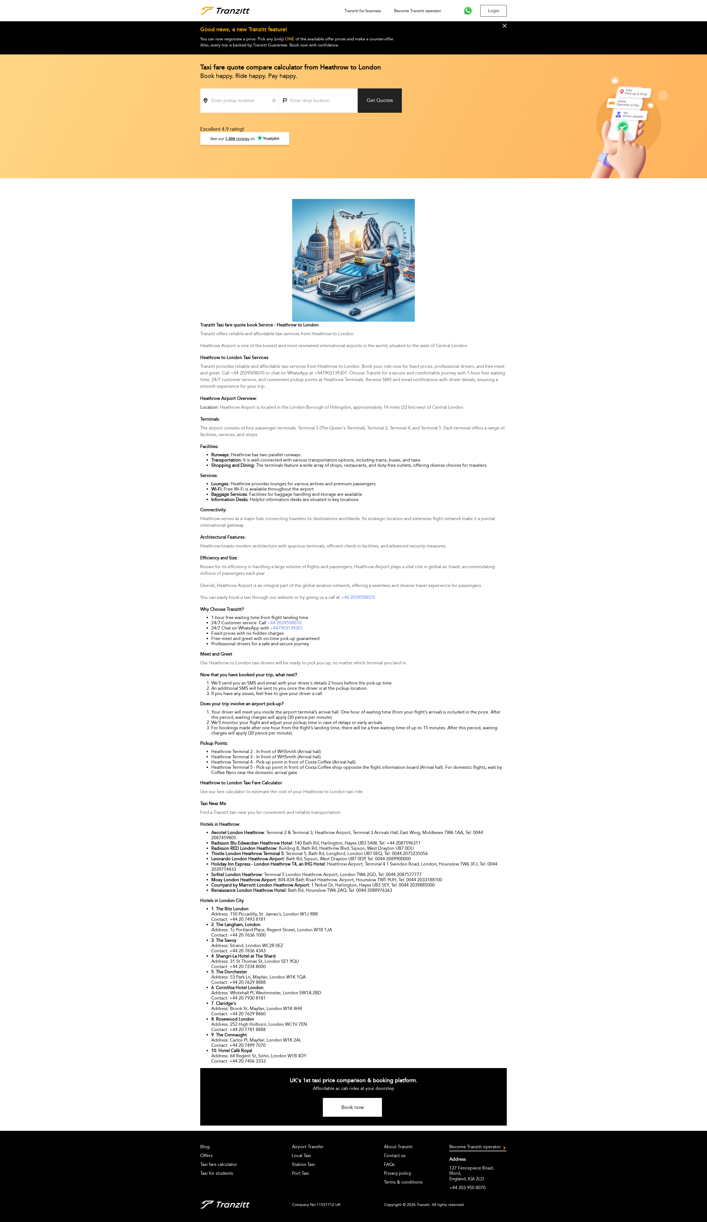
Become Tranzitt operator (417, 10)
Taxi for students (216, 1173)
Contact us (394, 1155)
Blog (205, 1146)
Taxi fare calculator (218, 1164)
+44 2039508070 (358, 597)
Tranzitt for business (362, 10)
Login (493, 10)
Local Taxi (301, 1155)
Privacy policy (397, 1173)
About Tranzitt (398, 1146)
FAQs (389, 1164)
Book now (352, 1107)
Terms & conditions (403, 1182)
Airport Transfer (308, 1146)
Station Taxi (303, 1164)
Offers (206, 1155)
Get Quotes (380, 100)
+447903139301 (286, 628)
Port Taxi (300, 1173)
